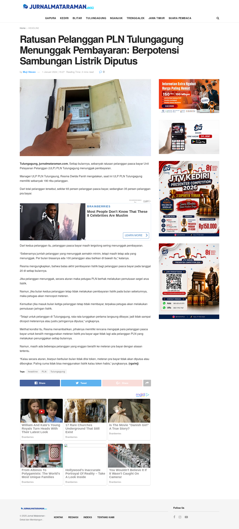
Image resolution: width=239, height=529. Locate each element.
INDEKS (87, 517)
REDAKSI (73, 517)
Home (23, 27)
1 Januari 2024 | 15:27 (53, 71)
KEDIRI (64, 18)
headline (33, 371)
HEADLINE (33, 27)
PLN (44, 371)
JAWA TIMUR (157, 18)
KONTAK (58, 517)
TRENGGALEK (136, 18)
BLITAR (77, 18)
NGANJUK (116, 18)
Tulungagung (58, 371)
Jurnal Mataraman (36, 515)
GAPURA (50, 18)
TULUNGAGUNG (96, 18)
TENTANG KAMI (105, 517)
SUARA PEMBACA (180, 18)
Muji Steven (29, 71)
